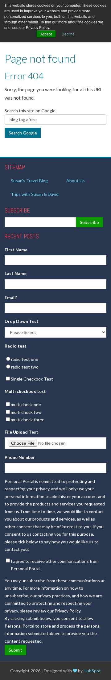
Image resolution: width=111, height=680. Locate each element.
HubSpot (92, 670)
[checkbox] (55, 363)
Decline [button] (68, 33)
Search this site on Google (30, 110)
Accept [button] (46, 33)
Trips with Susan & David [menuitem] (35, 194)
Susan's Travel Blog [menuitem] (29, 180)
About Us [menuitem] (75, 180)
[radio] (55, 359)
